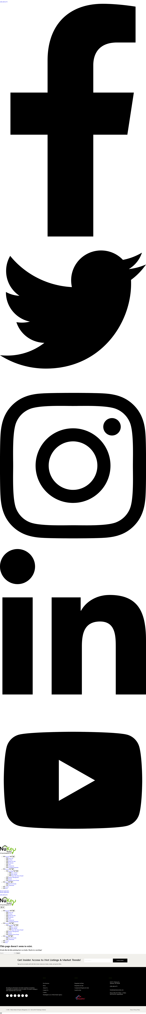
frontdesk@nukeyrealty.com (116, 990)
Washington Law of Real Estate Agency (52, 994)
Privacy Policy (137, 1009)
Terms (131, 1009)
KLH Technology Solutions (40, 1009)
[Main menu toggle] (2, 907)
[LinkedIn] (73, 715)
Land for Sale (78, 990)
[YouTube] (73, 844)
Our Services (46, 983)
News (44, 985)
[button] (11, 856)
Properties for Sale (79, 985)
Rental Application (4, 892)
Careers (45, 992)
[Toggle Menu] (13, 857)
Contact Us (45, 990)
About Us (45, 988)
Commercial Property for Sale (82, 988)
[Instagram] (73, 548)
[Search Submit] (15, 953)
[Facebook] (73, 236)
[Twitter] (73, 381)
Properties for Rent (79, 983)
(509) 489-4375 (4, 1)
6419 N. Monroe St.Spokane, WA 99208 (115, 982)
